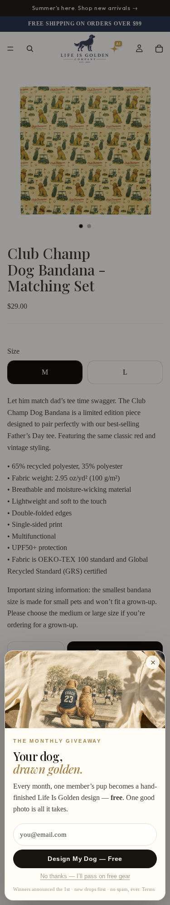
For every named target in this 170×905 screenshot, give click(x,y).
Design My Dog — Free (85, 858)
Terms (148, 889)
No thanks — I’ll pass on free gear (85, 876)
